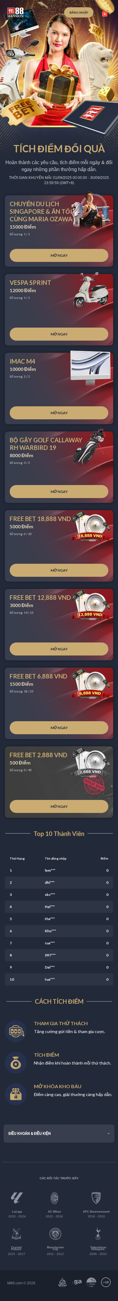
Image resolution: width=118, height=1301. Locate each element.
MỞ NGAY (59, 255)
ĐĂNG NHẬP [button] (79, 12)
